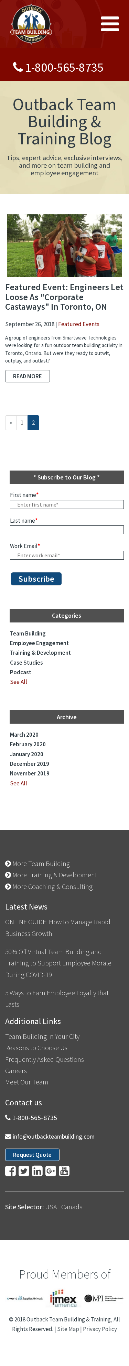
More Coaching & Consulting (52, 886)
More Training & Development (54, 874)
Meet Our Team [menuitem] (27, 1082)
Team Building (28, 633)
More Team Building (40, 863)
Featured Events (78, 324)
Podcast (20, 672)
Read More (27, 376)
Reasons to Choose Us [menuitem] (36, 1047)
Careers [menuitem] (16, 1070)
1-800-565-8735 (64, 67)
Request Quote (32, 1155)
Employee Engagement (39, 643)
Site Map (68, 1329)
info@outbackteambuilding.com (54, 1136)
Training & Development (40, 652)
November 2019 (30, 773)
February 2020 (28, 744)
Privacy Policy (100, 1329)
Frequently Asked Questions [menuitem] (44, 1059)
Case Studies (26, 662)
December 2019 (29, 764)
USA (51, 1206)
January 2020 (26, 754)
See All (18, 682)
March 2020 (24, 734)
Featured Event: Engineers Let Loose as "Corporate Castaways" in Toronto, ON (64, 296)
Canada (72, 1206)
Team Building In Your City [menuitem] (42, 1036)
